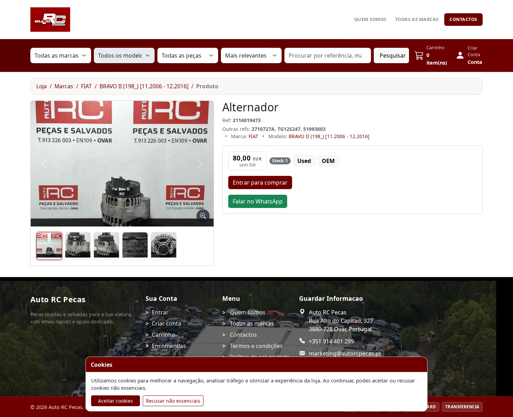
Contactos (463, 19)
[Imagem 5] (164, 246)
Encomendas (169, 346)
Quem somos (370, 19)
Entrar (160, 312)
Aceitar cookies (115, 400)
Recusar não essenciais (173, 400)
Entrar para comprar (260, 182)
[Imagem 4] (135, 246)
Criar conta (166, 323)
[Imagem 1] (49, 246)
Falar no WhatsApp (258, 201)
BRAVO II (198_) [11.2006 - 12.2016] (143, 86)
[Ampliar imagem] (203, 216)
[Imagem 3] (106, 246)
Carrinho (163, 334)
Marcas (63, 86)
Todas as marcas (417, 19)
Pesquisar (393, 55)
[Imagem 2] (78, 246)
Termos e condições (256, 346)
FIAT (86, 86)
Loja (41, 86)
